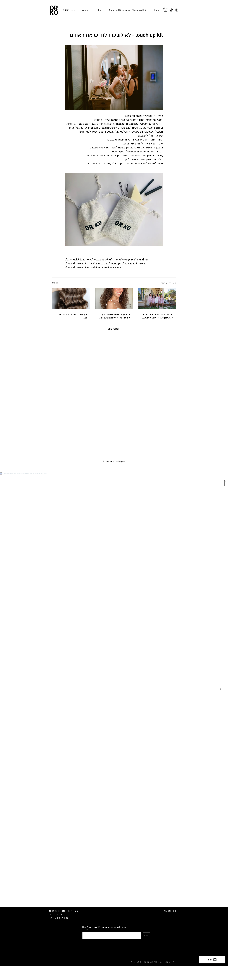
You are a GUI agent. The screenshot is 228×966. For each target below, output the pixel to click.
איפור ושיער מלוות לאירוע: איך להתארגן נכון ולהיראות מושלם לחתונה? (157, 316)
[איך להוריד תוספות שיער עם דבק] (71, 298)
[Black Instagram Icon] (177, 10)
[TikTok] (171, 10)
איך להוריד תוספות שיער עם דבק (72, 316)
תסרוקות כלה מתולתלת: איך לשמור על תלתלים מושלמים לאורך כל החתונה (115, 316)
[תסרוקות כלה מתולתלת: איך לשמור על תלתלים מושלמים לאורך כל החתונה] (114, 298)
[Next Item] (220, 689)
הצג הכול (55, 282)
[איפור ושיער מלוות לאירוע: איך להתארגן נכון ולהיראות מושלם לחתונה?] (157, 298)
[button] (165, 9)
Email (84, 930)
